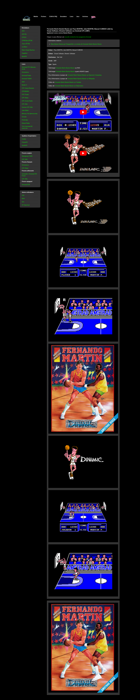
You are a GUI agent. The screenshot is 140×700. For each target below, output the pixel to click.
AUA (23, 82)
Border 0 (24, 85)
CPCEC (24, 37)
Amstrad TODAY (27, 78)
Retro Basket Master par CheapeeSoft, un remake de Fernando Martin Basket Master (76, 44)
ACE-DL (24, 34)
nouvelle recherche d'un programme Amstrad (78, 37)
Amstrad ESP (26, 184)
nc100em (24, 47)
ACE (23, 31)
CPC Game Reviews (28, 88)
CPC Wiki (25, 104)
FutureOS (25, 142)
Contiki (24, 139)
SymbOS (24, 145)
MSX (23, 198)
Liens (71, 16)
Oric (23, 202)
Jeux (77, 16)
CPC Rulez (25, 98)
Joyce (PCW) (26, 43)
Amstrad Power (26, 75)
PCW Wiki (25, 120)
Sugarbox (24, 53)
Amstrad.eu (25, 72)
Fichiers (43, 16)
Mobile (36, 16)
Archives (85, 16)
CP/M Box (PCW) (27, 40)
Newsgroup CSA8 (27, 156)
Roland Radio (26, 123)
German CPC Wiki (27, 107)
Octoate (24, 117)
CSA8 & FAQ (53, 16)
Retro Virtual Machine (28, 50)
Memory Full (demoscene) (29, 113)
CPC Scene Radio (27, 101)
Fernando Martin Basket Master (65, 68)
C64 (23, 195)
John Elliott (25, 110)
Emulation (63, 16)
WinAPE (24, 56)
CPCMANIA (25, 91)
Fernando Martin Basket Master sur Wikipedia (81, 78)
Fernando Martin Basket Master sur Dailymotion (69, 86)
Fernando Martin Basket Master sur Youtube (68, 82)
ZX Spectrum (26, 205)
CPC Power (25, 94)
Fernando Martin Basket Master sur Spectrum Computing (84, 75)
